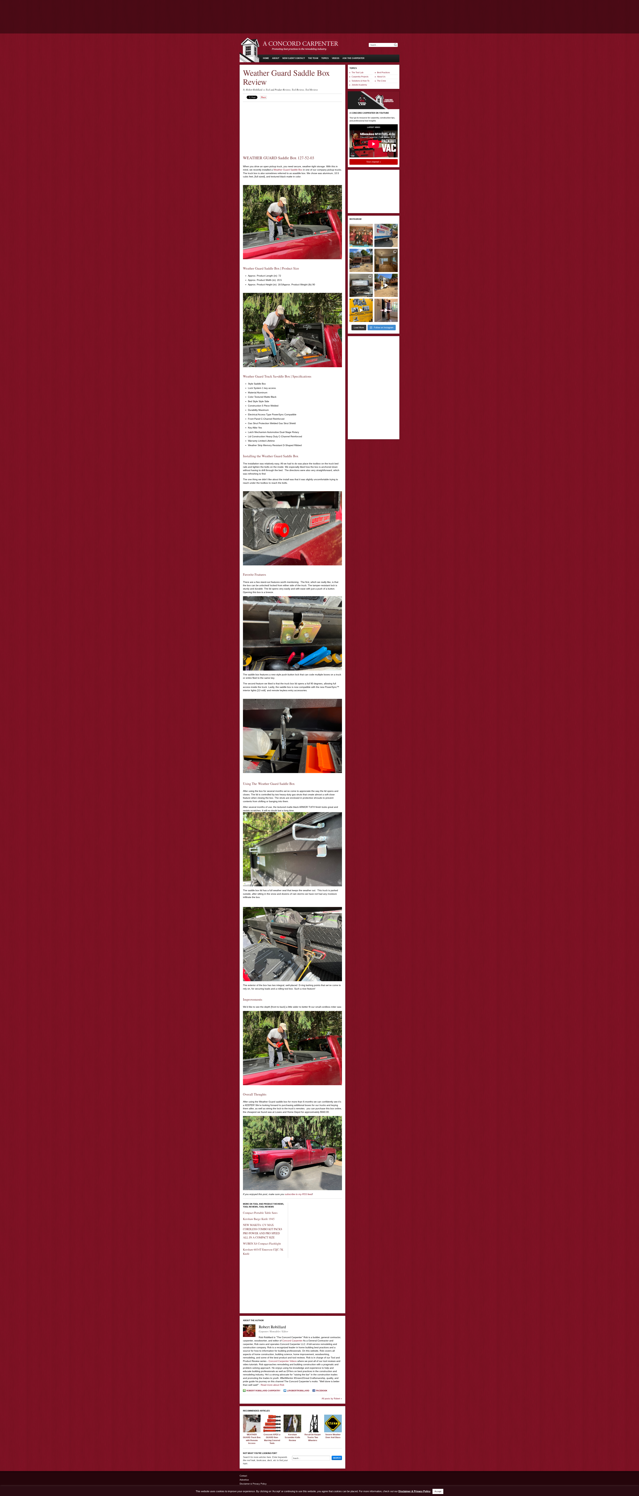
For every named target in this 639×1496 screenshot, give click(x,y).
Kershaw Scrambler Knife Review (292, 1437)
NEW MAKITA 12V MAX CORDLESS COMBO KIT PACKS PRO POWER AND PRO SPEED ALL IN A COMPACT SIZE (262, 1231)
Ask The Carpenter (353, 58)
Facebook (321, 1391)
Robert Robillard (254, 89)
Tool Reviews (298, 89)
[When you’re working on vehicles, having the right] (361, 285)
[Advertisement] (319, 9)
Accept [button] (437, 1491)
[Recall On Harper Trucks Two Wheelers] (312, 1431)
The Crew (381, 81)
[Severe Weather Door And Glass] (333, 1431)
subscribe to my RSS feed (298, 1194)
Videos (335, 58)
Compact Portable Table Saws (260, 1213)
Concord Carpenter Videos (283, 1361)
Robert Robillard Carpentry (263, 1391)
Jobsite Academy (359, 85)
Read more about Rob (272, 1385)
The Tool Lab (357, 72)
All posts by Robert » (332, 1398)
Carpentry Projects (360, 77)
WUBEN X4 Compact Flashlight (262, 1243)
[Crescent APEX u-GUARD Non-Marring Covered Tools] (272, 1431)
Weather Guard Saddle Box (287, 169)
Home (266, 58)
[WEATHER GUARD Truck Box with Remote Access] (252, 1431)
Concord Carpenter (292, 1340)
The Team (313, 58)
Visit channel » (373, 162)
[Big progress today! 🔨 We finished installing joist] (386, 285)
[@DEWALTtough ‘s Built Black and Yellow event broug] (361, 310)
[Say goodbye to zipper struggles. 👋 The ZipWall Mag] (386, 310)
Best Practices (383, 72)
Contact (243, 1476)
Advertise (244, 1480)
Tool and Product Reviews (278, 89)
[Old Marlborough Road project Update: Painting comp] (386, 260)
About (275, 58)
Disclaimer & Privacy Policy (253, 1484)
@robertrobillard (298, 1391)
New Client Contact (293, 58)
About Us (381, 77)
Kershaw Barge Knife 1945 (259, 1219)
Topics (325, 58)
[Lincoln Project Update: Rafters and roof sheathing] (361, 260)
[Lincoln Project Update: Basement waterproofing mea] (386, 235)
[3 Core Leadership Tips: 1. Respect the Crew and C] (361, 235)
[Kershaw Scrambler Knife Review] (292, 1431)
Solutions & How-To (360, 81)
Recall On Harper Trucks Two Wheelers (313, 1437)
